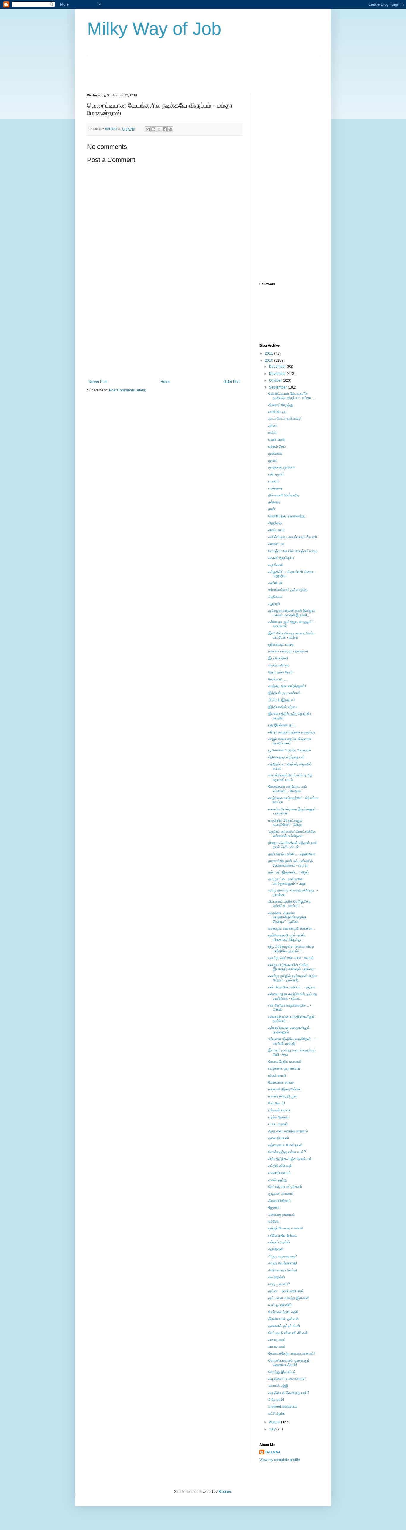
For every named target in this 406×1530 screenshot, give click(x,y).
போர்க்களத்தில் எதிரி (283, 1312)
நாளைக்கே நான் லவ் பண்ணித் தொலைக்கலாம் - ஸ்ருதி (290, 863)
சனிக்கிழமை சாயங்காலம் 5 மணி (292, 537)
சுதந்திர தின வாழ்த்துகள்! (287, 686)
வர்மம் (272, 426)
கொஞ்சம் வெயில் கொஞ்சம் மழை (292, 551)
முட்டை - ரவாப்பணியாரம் (286, 1291)
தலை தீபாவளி (278, 1138)
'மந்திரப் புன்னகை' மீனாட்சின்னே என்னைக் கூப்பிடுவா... (292, 833)
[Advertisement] (195, 69)
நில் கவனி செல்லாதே (283, 495)
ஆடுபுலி (274, 604)
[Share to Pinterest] (170, 129)
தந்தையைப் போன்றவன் (285, 1145)
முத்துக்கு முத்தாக (281, 467)
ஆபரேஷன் (276, 1249)
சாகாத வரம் (277, 1340)
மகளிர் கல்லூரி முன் (283, 1096)
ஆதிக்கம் (275, 597)
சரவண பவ (276, 544)
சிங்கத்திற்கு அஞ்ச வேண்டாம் (290, 1159)
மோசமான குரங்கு (281, 1082)
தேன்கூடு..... (277, 679)
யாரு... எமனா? (279, 1284)
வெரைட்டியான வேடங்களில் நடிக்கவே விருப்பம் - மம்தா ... (291, 395)
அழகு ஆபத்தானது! (282, 1263)
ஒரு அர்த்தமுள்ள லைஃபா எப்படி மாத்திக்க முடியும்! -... (291, 948)
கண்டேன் (275, 583)
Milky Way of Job (154, 29)
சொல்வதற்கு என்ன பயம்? (287, 1152)
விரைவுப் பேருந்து (280, 405)
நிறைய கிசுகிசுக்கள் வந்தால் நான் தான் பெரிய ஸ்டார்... (292, 845)
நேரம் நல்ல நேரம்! (280, 672)
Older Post (231, 382)
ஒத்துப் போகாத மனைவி (285, 1228)
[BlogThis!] (153, 129)
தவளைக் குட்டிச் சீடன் (284, 1326)
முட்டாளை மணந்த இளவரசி (288, 1298)
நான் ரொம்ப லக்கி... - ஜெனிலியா (291, 854)
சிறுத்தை (275, 523)
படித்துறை (275, 488)
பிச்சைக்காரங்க (279, 1110)
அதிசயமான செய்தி (282, 1270)
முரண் (273, 460)
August (275, 1422)
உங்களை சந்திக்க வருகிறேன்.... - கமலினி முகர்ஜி (292, 1041)
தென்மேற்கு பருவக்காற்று (286, 516)
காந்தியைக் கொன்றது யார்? (288, 1393)
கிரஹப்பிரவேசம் (279, 1201)
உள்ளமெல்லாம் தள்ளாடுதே (287, 590)
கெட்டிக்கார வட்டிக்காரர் (285, 1187)
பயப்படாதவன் (278, 1124)
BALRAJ (272, 1452)
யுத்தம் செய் (277, 446)
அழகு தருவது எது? (282, 1256)
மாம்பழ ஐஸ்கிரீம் (280, 1305)
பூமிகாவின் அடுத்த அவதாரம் (289, 750)
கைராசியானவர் (279, 1173)
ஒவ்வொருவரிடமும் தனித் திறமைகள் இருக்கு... (286, 937)
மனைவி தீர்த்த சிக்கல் (284, 1089)
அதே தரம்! (276, 1399)
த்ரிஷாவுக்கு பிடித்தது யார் (286, 757)
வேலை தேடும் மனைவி (284, 1061)
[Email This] (148, 129)
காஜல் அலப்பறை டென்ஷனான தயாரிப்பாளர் (290, 741)
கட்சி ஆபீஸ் (276, 1413)
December (278, 366)
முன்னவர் (275, 453)
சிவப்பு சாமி (276, 530)
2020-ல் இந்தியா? (281, 700)
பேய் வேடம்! (276, 1103)
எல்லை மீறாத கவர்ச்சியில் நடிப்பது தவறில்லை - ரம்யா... (292, 996)
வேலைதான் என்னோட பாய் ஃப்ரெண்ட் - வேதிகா (287, 788)
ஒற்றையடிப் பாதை (281, 644)
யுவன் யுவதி (277, 439)
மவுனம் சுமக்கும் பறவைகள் (288, 651)
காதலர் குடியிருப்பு (281, 558)
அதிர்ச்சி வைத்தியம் (283, 1406)
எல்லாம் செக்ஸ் (279, 1242)
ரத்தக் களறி (277, 1075)
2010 (269, 360)
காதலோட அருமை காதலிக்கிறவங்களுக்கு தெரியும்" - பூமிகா (287, 917)
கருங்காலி (275, 565)
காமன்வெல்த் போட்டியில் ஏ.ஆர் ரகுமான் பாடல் (290, 777)
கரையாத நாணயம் (281, 1215)
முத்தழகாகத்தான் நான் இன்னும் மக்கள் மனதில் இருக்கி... (291, 612)
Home (165, 382)
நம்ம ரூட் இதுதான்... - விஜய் (288, 872)
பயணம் (273, 481)
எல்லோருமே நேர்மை (282, 1235)
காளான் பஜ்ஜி (278, 1385)
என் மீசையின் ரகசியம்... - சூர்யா (291, 987)
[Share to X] (159, 129)
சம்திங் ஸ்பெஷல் (280, 1166)
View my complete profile (279, 1460)
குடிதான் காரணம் (281, 1193)
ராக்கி (272, 432)
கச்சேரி (273, 1221)
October (276, 380)
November (278, 374)
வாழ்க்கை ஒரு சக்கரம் (284, 1068)
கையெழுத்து (277, 1180)
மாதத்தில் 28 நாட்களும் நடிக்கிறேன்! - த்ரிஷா (285, 822)
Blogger (224, 1492)
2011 (269, 353)
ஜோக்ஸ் (274, 1207)
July (272, 1429)
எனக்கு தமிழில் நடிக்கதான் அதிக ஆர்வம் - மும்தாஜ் (292, 978)
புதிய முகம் (276, 474)
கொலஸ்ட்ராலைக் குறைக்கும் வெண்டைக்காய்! (289, 1362)
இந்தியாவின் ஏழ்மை (283, 707)
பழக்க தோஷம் (278, 1117)
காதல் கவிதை (278, 665)
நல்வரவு (274, 502)
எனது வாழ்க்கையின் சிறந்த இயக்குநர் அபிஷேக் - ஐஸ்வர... (292, 967)
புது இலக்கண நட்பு (281, 725)
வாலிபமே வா (277, 412)
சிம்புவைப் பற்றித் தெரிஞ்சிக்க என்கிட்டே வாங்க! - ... (289, 904)
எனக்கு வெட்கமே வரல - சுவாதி (291, 958)
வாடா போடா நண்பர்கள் (285, 418)
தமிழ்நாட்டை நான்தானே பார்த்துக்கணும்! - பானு (287, 881)
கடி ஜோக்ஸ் (276, 1277)
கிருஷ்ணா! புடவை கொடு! (287, 1379)
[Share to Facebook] (165, 129)
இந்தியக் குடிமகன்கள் (284, 693)
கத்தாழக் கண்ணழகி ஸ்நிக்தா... (291, 928)
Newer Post (98, 382)
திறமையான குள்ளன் (283, 1319)
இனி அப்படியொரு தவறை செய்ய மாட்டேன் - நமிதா (291, 635)
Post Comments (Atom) (127, 390)
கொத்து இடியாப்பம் (282, 1372)
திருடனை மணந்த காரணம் (288, 1131)
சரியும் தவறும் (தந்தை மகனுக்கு (291, 732)
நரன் (271, 509)
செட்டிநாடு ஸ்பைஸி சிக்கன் (288, 1333)
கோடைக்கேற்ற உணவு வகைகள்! (291, 1353)
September (278, 387)
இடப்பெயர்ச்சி (278, 658)
